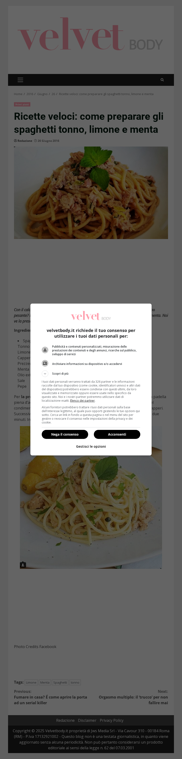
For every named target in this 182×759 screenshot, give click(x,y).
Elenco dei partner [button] (82, 401)
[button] (91, 373)
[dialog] (91, 379)
